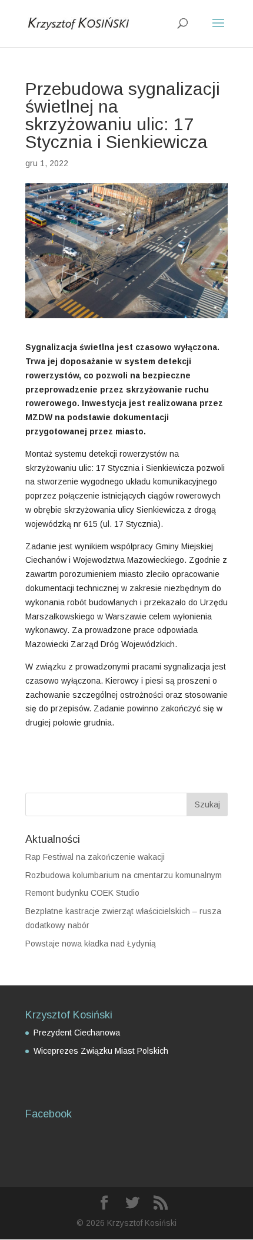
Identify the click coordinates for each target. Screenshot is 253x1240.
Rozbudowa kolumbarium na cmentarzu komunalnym (123, 875)
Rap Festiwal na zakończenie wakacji (95, 857)
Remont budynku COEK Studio (82, 893)
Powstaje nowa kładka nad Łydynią (90, 943)
